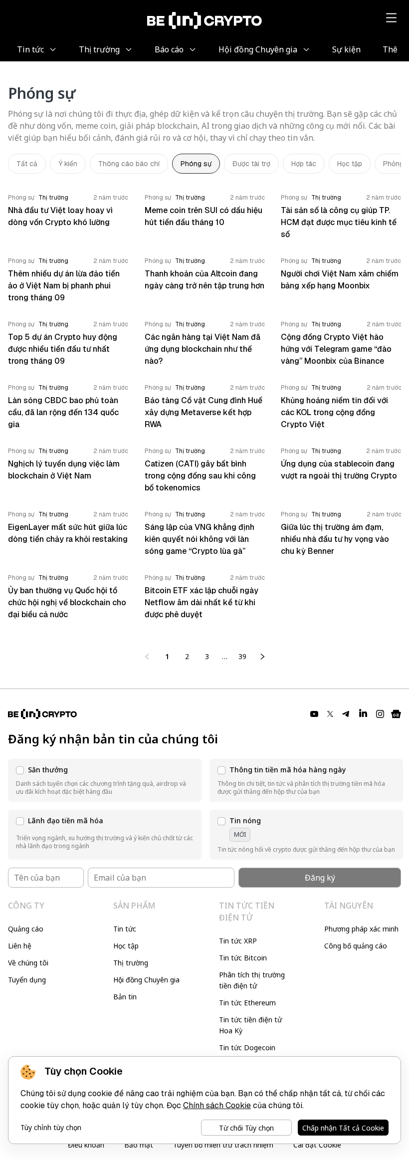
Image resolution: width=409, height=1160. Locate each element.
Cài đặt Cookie (317, 1145)
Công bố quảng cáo (355, 945)
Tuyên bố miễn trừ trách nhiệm (223, 1145)
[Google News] (396, 714)
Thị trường (130, 962)
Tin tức (124, 928)
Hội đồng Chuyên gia (146, 979)
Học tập (126, 945)
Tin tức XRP (238, 940)
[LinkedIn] (363, 714)
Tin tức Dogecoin (247, 1047)
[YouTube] (314, 714)
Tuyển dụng (27, 979)
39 (242, 656)
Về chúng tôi (28, 962)
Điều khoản (86, 1145)
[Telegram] (346, 714)
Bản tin (125, 996)
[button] (105, 780)
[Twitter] (330, 714)
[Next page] (262, 657)
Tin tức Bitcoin (243, 957)
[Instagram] (380, 714)
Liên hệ (19, 945)
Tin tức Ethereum (247, 1002)
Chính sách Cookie (217, 1105)
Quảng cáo (25, 928)
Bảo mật (138, 1145)
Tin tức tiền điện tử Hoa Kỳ (250, 1025)
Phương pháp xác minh (361, 928)
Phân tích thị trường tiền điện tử (252, 980)
